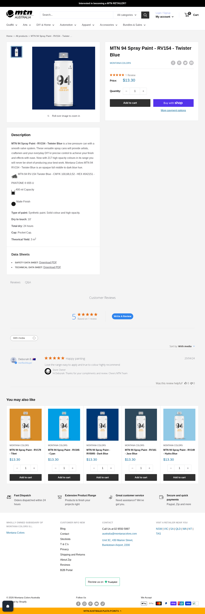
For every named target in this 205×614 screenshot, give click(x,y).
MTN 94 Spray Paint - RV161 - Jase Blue (140, 452)
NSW (159, 528)
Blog (63, 528)
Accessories (107, 25)
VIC (166, 528)
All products (22, 36)
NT (190, 528)
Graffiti (10, 25)
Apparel (86, 25)
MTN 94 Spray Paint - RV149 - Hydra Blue (179, 452)
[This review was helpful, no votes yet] (185, 383)
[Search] (145, 15)
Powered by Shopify (16, 601)
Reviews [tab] (15, 282)
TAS (158, 533)
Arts (25, 25)
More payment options (173, 110)
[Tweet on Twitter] (185, 62)
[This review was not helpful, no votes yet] (191, 383)
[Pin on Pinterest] (179, 62)
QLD (178, 528)
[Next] (198, 444)
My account (163, 16)
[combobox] (182, 346)
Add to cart (130, 103)
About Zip (65, 559)
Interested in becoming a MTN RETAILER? (102, 3)
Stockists (65, 539)
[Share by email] (191, 62)
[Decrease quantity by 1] (126, 91)
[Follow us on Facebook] (78, 604)
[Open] (7, 606)
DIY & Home (44, 25)
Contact (64, 533)
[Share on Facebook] (173, 62)
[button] (102, 611)
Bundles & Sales (132, 25)
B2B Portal (66, 570)
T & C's (64, 544)
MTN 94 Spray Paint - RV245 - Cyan (63, 452)
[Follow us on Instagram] (84, 604)
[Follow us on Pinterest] (90, 604)
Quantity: (115, 91)
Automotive (66, 25)
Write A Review (122, 316)
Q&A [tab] (28, 282)
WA (185, 528)
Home (9, 36)
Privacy (64, 549)
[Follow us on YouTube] (96, 604)
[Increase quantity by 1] (143, 91)
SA (172, 528)
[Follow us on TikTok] (102, 604)
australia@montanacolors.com (119, 533)
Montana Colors (120, 63)
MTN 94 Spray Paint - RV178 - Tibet (25, 452)
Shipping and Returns (72, 554)
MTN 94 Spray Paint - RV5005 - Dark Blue (98, 452)
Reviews (65, 564)
